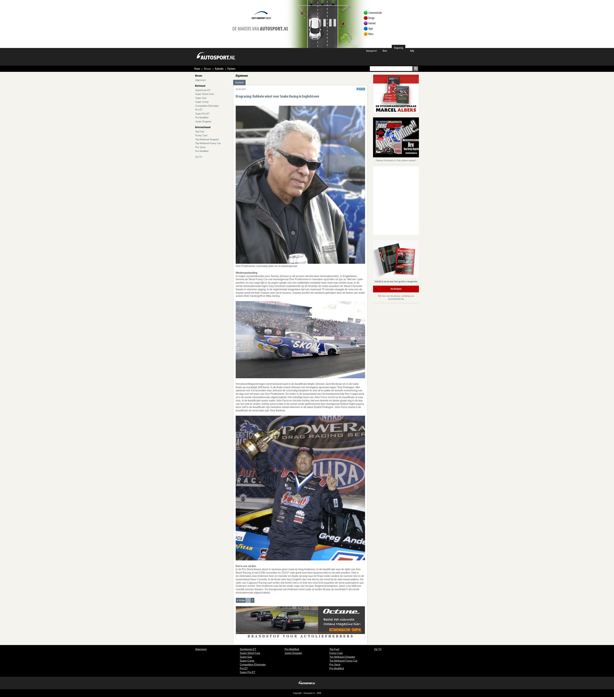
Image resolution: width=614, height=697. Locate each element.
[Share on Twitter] (360, 89)
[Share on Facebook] (358, 89)
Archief (239, 82)
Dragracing (398, 47)
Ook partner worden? (406, 160)
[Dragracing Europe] (397, 138)
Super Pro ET (202, 113)
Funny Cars (201, 135)
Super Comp (202, 101)
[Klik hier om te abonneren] (396, 259)
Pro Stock (200, 147)
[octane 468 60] (300, 622)
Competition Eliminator (207, 105)
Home (197, 69)
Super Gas (201, 98)
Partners (231, 69)
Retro (385, 50)
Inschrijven (396, 289)
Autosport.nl (371, 50)
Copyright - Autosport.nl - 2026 (307, 693)
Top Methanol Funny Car (208, 143)
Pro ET (199, 109)
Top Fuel (199, 131)
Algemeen (200, 80)
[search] (415, 68)
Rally (412, 50)
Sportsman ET (202, 90)
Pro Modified (201, 117)
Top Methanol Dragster (207, 139)
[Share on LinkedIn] (363, 89)
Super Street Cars (204, 94)
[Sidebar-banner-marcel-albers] (396, 93)
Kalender (219, 69)
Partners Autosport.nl (386, 160)
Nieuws (207, 69)
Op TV (198, 156)
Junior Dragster (203, 121)
